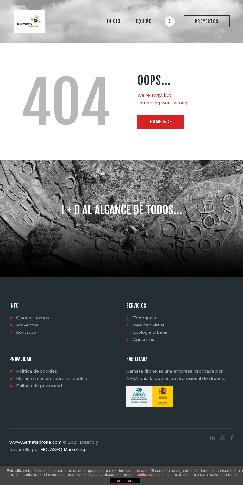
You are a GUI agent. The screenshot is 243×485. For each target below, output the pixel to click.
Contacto (26, 332)
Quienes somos (32, 317)
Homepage (160, 122)
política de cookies (153, 474)
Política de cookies (36, 371)
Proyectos (27, 324)
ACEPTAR (125, 481)
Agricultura (144, 339)
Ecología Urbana (150, 332)
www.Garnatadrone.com (35, 442)
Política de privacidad (39, 385)
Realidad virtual (149, 324)
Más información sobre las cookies (53, 378)
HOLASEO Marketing (62, 449)
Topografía (144, 317)
